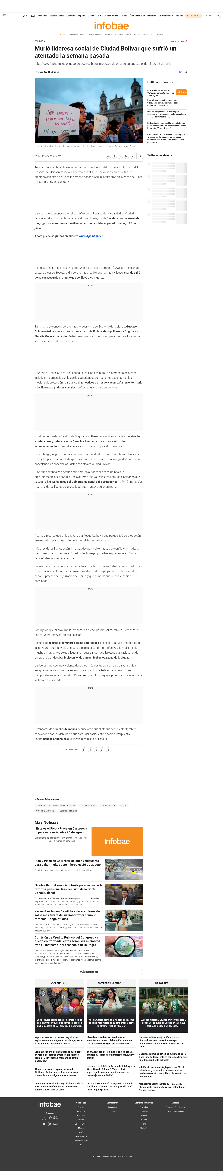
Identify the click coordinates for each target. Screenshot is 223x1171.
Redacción (112, 1107)
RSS (81, 1145)
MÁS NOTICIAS (89, 972)
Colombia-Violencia (45, 811)
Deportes (151, 15)
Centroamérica (111, 15)
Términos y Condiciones (175, 1107)
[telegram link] (50, 1124)
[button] (4, 15)
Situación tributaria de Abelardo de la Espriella (105, 35)
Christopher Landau (77, 35)
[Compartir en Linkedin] (126, 156)
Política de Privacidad (175, 1111)
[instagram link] (55, 1118)
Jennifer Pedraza (156, 35)
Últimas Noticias (137, 15)
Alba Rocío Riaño (88, 805)
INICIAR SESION (212, 16)
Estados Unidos (57, 15)
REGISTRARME (193, 16)
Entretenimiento (165, 15)
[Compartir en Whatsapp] (108, 156)
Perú (99, 15)
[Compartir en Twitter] (120, 156)
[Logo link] (111, 25)
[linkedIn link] (55, 1124)
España (81, 15)
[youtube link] (44, 1124)
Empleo (112, 1111)
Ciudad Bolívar (108, 805)
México (91, 15)
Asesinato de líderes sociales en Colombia (55, 805)
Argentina (42, 15)
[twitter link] (50, 1118)
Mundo (124, 15)
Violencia (180, 15)
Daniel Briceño (130, 35)
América (81, 1107)
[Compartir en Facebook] (114, 156)
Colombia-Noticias (68, 811)
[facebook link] (44, 1118)
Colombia (71, 15)
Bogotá (123, 805)
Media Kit (144, 1128)
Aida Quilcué (143, 35)
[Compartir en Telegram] (132, 156)
